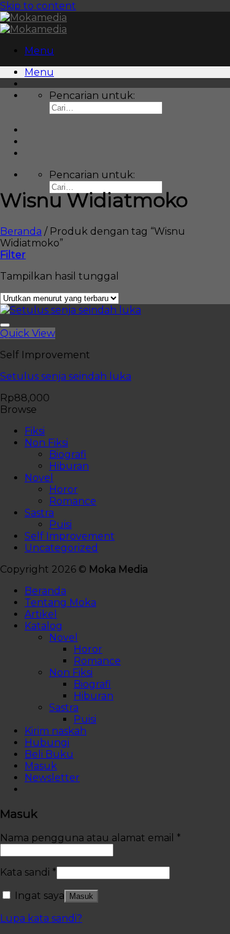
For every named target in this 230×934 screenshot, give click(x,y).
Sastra (39, 513)
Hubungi (47, 742)
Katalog (44, 626)
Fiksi (35, 431)
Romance (72, 501)
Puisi (60, 524)
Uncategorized (61, 548)
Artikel (41, 614)
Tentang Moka (60, 602)
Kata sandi (28, 872)
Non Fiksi (46, 443)
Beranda (21, 231)
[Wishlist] (5, 325)
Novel (39, 478)
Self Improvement (70, 536)
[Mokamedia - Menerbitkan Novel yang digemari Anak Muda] (33, 23)
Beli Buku (49, 754)
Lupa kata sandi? (41, 918)
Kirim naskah (55, 731)
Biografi (67, 454)
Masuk (81, 896)
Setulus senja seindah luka (65, 376)
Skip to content (38, 6)
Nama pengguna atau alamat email (90, 838)
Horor (63, 489)
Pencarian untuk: (92, 95)
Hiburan (69, 466)
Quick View (27, 333)
